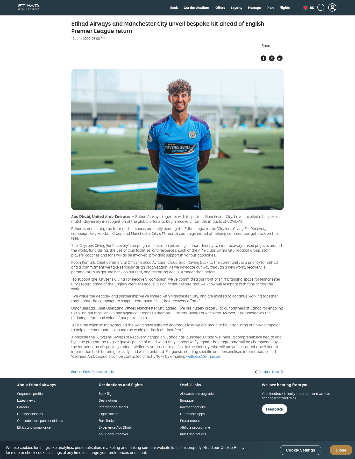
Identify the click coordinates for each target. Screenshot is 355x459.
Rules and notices (193, 434)
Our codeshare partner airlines (40, 420)
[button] (308, 8)
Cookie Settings (300, 450)
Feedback (274, 409)
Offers (220, 8)
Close (341, 450)
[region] (177, 450)
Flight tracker (109, 414)
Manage (254, 8)
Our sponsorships (30, 414)
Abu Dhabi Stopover (113, 434)
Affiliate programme (195, 427)
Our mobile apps (192, 414)
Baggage (187, 400)
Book (174, 8)
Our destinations (197, 8)
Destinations (108, 400)
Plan (270, 8)
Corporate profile (30, 393)
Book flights (107, 393)
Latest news (26, 400)
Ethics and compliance (34, 427)
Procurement (190, 420)
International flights (113, 407)
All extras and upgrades (197, 393)
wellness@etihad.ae (203, 356)
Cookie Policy (232, 448)
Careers (23, 407)
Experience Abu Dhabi (115, 427)
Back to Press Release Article (92, 372)
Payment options (193, 407)
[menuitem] (174, 7)
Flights (284, 8)
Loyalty (236, 8)
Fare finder (107, 420)
